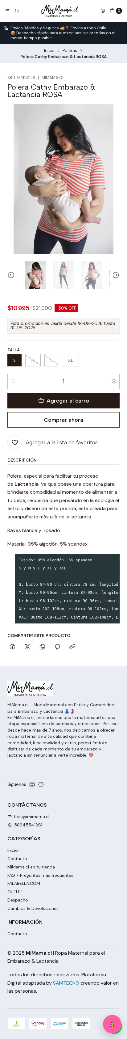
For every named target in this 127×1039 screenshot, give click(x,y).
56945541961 (28, 825)
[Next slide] (115, 275)
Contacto (17, 858)
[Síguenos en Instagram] (32, 784)
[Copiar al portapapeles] (72, 647)
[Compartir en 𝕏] (27, 647)
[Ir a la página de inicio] (59, 11)
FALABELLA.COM (23, 883)
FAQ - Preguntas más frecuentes (40, 875)
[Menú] (7, 10)
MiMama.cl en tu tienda (31, 867)
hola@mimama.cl (31, 816)
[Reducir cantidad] (13, 381)
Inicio (49, 51)
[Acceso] (102, 10)
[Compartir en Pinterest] (57, 647)
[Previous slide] (12, 275)
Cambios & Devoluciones (33, 908)
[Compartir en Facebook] (12, 647)
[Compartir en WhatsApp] (42, 647)
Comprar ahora (63, 419)
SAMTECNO (66, 983)
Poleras (70, 51)
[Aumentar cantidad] (114, 381)
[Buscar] (16, 10)
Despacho (17, 900)
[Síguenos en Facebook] (41, 784)
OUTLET (15, 891)
